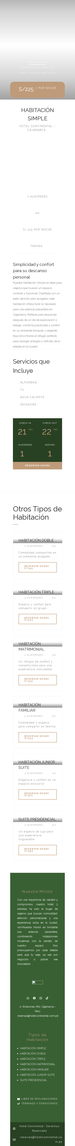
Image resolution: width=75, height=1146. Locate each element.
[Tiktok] (47, 998)
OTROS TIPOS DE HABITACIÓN (37, 73)
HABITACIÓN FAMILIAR (34, 1069)
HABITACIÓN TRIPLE (33, 1059)
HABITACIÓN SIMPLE (33, 1048)
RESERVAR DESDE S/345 (36, 567)
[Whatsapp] (28, 998)
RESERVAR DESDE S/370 (36, 794)
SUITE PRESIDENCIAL (33, 1080)
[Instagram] (41, 998)
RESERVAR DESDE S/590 (36, 850)
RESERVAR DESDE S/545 (36, 737)
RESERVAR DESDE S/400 (36, 619)
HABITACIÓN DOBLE (33, 1053)
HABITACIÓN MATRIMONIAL (37, 1064)
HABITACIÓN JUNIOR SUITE (37, 1075)
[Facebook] (34, 998)
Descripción (37, 62)
